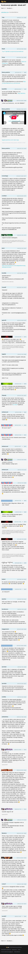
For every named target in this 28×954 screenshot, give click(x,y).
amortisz (4, 599)
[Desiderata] (7, 384)
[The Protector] (7, 235)
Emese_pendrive (6, 72)
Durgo (3, 57)
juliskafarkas (5, 716)
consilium (4, 195)
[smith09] (7, 101)
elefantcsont (5, 412)
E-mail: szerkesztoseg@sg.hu (7, 951)
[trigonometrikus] (7, 425)
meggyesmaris (5, 629)
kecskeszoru (5, 609)
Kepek (3, 48)
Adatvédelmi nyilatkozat (6, 949)
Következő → (10, 8)
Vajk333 (4, 354)
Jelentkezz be (4, 12)
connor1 (4, 884)
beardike (4, 273)
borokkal (15, 404)
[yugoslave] (7, 501)
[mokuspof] (7, 858)
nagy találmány (21, 93)
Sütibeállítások (17, 951)
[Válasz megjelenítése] (23, 72)
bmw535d (4, 89)
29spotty (4, 395)
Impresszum (14, 949)
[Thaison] (7, 770)
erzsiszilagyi (5, 175)
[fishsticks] (7, 563)
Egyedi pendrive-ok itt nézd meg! (10, 140)
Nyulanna (4, 833)
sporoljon (4, 666)
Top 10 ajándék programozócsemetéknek (12, 51)
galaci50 (4, 320)
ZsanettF (4, 287)
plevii (3, 248)
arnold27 (4, 916)
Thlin (3, 17)
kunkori (4, 579)
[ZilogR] (7, 337)
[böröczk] (7, 750)
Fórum (19, 949)
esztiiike (4, 696)
